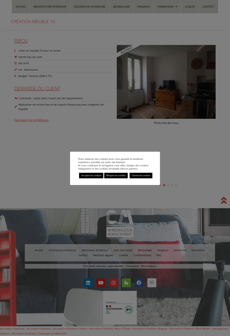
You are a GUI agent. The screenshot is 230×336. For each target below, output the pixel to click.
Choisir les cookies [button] (141, 175)
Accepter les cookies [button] (91, 175)
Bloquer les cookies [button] (116, 175)
